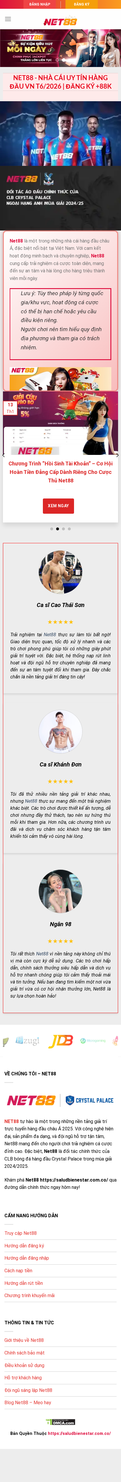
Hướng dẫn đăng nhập (26, 1258)
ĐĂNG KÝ (82, 4)
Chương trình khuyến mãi (29, 1295)
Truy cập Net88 (20, 1233)
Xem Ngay (72, 497)
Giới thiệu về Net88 (24, 1340)
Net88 (50, 634)
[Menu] (7, 19)
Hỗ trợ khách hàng (23, 1377)
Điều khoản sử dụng (24, 1365)
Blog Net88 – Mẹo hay (27, 1402)
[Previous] (4, 455)
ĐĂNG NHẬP (39, 4)
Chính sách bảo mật (24, 1353)
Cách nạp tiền (18, 1270)
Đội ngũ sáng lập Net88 (28, 1390)
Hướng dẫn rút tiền (23, 1283)
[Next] (117, 455)
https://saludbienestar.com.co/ (79, 1433)
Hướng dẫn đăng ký (24, 1246)
